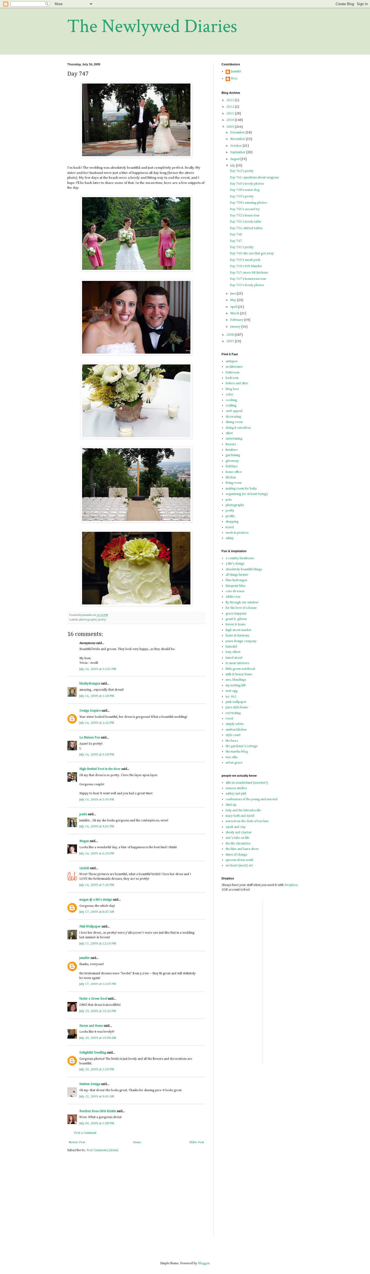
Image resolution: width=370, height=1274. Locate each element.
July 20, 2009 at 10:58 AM (97, 1038)
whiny (230, 538)
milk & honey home (239, 674)
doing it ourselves (238, 428)
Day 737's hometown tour (248, 279)
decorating (233, 416)
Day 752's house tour (245, 215)
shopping (232, 521)
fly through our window (242, 602)
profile (230, 516)
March (235, 313)
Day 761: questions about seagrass (254, 177)
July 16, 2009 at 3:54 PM (96, 799)
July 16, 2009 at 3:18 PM (96, 754)
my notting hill (235, 685)
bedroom (232, 378)
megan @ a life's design (95, 899)
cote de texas (235, 591)
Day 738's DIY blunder (246, 266)
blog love (232, 389)
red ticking (233, 713)
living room (234, 483)
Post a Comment (85, 1133)
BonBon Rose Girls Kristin (97, 1111)
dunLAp (231, 804)
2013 (230, 100)
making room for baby (241, 488)
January (235, 326)
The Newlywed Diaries (152, 26)
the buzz (232, 740)
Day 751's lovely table (245, 221)
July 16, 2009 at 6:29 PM (96, 853)
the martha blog (237, 751)
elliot (229, 433)
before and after (237, 383)
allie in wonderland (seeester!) (247, 783)
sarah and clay (236, 827)
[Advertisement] (283, 981)
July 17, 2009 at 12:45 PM (97, 984)
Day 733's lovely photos (247, 285)
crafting (231, 405)
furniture (232, 450)
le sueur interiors (237, 663)
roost (229, 718)
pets (229, 499)
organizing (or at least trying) (247, 494)
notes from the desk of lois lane (247, 821)
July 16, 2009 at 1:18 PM (96, 696)
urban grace (234, 762)
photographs (88, 619)
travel (230, 527)
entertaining (234, 438)
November (238, 139)
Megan (84, 841)
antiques (231, 361)
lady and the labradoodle (243, 810)
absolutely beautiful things (244, 569)
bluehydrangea (89, 683)
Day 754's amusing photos (248, 202)
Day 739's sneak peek (245, 260)
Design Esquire (90, 710)
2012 (230, 106)
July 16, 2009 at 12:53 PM (97, 669)
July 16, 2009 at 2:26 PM (96, 723)
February (237, 320)
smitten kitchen (236, 729)
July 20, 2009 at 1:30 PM (96, 1069)
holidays (231, 466)
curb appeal (234, 411)
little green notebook (240, 669)
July (233, 165)
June (233, 293)
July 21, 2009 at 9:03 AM (96, 1096)
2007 (230, 341)
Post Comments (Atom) (102, 1150)
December (238, 132)
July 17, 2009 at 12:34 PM (97, 943)
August (235, 159)
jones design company (241, 641)
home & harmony (237, 635)
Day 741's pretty (242, 247)
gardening (233, 455)
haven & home (235, 624)
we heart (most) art (239, 865)
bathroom (232, 372)
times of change (236, 854)
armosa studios (236, 788)
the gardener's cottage (242, 746)
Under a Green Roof (93, 998)
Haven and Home (91, 1025)
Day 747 (236, 241)
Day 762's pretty (242, 171)
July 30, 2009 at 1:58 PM (96, 1123)
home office (234, 472)
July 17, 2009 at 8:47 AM (96, 912)
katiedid (231, 646)
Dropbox (290, 885)
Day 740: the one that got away (252, 253)
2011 (230, 113)
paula (83, 814)
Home (137, 1142)
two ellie (232, 757)
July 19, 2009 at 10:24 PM (97, 1011)
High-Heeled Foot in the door (100, 769)
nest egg (232, 691)
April (234, 307)
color (229, 394)
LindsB (84, 868)
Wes (234, 78)
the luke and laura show (242, 849)
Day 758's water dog (244, 190)
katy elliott (233, 652)
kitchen (231, 477)
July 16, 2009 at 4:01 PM (96, 826)
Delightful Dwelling (92, 1052)
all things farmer (237, 575)
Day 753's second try (245, 209)
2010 (230, 120)
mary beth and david (240, 816)
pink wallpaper (236, 702)
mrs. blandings (236, 679)
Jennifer (84, 958)
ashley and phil (236, 793)
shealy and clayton (238, 832)
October (236, 146)
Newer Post (77, 1142)
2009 (230, 127)
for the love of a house (241, 608)
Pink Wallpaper (90, 926)
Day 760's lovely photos (247, 183)
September (238, 152)
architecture (234, 367)
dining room (234, 422)
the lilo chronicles (238, 843)
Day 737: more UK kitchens (249, 272)
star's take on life (237, 838)
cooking (231, 400)
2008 (230, 335)
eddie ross (233, 596)
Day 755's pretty (242, 196)
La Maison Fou (89, 737)
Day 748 (236, 234)
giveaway (232, 461)
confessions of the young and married (252, 799)
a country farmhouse (240, 558)
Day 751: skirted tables (246, 228)
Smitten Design (89, 1084)
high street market (238, 630)
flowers (231, 444)
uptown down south (239, 860)
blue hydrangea (236, 580)
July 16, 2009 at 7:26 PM (96, 885)
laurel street (234, 658)
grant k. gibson (236, 619)
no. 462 (231, 696)
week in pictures (237, 532)
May (233, 300)
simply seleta (235, 724)
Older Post (196, 1142)
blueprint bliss (235, 586)
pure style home (237, 707)
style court (233, 735)
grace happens (236, 613)
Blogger (203, 1263)
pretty (102, 619)
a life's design (235, 563)
